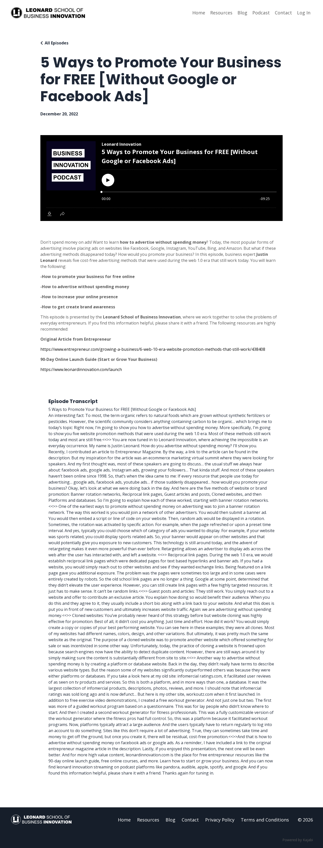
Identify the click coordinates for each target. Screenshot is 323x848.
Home (198, 13)
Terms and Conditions (265, 820)
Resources (221, 13)
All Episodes (56, 43)
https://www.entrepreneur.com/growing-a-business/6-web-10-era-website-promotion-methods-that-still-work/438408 (152, 349)
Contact (283, 13)
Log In (303, 13)
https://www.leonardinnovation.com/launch (81, 369)
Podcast (261, 13)
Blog (242, 13)
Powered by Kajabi (297, 839)
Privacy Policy (219, 820)
